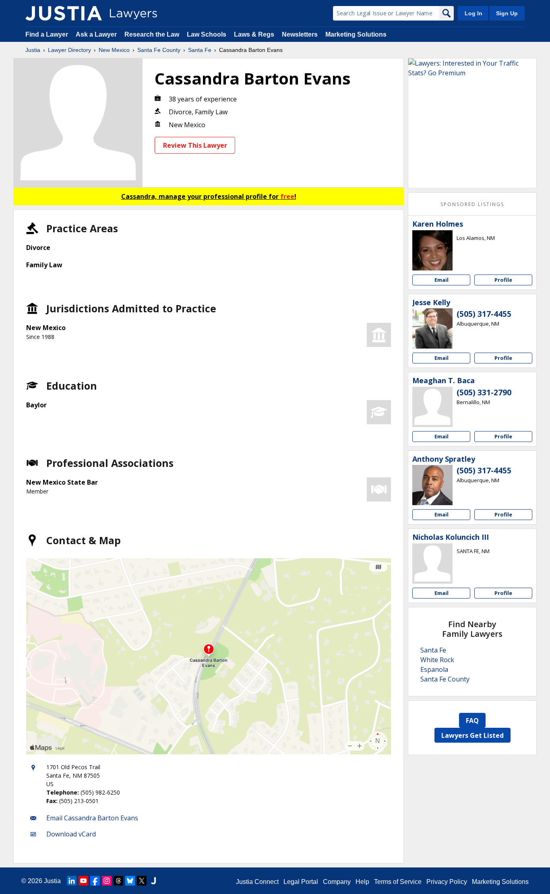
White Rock (437, 659)
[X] (142, 881)
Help (362, 881)
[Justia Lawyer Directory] (63, 13)
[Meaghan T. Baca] (432, 407)
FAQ (472, 720)
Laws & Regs (254, 34)
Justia (32, 50)
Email (441, 279)
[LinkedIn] (72, 881)
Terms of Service (398, 881)
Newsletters (300, 34)
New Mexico (114, 50)
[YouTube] (83, 881)
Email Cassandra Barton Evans (92, 817)
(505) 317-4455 (484, 314)
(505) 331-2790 (484, 392)
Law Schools (206, 34)
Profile (503, 279)
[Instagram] (107, 881)
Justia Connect (257, 881)
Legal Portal (300, 881)
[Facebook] (95, 881)
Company (337, 881)
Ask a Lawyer (97, 34)
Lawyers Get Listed (472, 735)
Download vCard (71, 834)
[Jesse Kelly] (432, 328)
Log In (473, 13)
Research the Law (151, 34)
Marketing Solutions (356, 34)
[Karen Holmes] (432, 250)
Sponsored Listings (472, 204)
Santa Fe (199, 50)
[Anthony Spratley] (432, 485)
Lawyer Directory (69, 50)
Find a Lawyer (46, 34)
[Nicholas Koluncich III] (432, 563)
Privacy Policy (446, 881)
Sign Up (507, 13)
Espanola (434, 669)
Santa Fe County (158, 50)
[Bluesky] (130, 881)
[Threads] (118, 881)
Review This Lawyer (195, 145)
